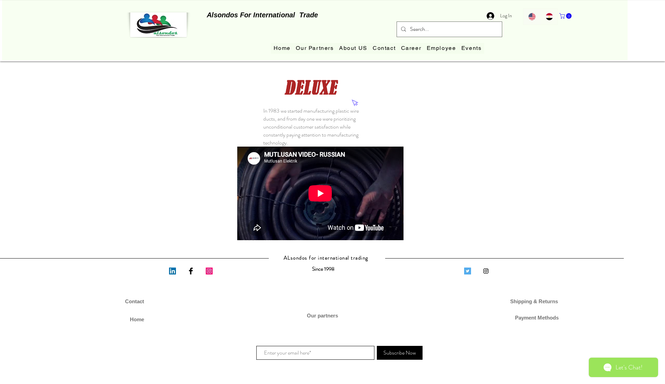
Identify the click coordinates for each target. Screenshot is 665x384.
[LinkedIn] (172, 271)
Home (137, 319)
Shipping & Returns (534, 301)
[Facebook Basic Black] (190, 271)
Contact (134, 301)
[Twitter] (467, 271)
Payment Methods (535, 318)
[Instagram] (209, 271)
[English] (531, 17)
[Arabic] (549, 17)
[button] (566, 16)
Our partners (323, 315)
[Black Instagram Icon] (485, 271)
